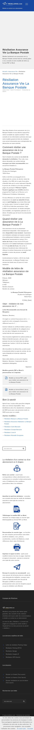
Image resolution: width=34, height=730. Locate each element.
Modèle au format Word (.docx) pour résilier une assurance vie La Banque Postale (18, 392)
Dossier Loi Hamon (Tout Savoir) (16, 677)
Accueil (5, 71)
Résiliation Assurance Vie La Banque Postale (16, 83)
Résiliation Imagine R (12, 654)
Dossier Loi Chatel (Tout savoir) (15, 674)
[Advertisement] (17, 30)
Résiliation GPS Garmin (13, 657)
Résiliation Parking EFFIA (14, 648)
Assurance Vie (12, 71)
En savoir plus (21, 728)
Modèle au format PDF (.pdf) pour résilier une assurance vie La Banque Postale (18, 380)
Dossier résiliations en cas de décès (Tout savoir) (17, 681)
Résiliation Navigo (11, 651)
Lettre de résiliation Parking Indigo (16, 645)
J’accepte (30, 728)
